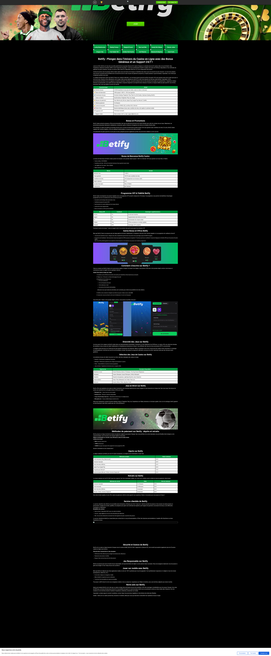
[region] (135, 652)
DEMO (99, 48)
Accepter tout (264, 653)
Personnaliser (242, 653)
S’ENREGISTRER (161, 2)
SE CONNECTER (172, 2)
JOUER (135, 24)
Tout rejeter (253, 653)
